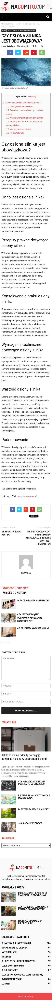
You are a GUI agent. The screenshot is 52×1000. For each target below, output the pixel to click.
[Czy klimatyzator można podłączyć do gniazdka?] (8, 786)
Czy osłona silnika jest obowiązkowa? (21, 102)
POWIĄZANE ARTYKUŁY (15, 588)
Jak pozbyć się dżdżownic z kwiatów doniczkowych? (33, 908)
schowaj (32, 97)
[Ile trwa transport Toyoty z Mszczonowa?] (8, 799)
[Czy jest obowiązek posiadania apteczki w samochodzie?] (8, 618)
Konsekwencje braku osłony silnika (24, 117)
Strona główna (7, 24)
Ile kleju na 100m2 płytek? (11, 533)
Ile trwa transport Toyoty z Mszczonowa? (34, 796)
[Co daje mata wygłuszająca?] (8, 632)
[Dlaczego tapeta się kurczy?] (8, 813)
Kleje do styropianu (12, 965)
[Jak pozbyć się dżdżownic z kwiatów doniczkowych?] (8, 911)
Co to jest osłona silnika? (19, 106)
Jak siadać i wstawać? (30, 823)
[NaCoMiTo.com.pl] (26, 6)
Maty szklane (8, 952)
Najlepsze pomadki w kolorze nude (30, 922)
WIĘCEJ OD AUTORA (14, 593)
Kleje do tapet (9, 970)
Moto (4, 31)
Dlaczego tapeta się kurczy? (34, 809)
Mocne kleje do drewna (14, 947)
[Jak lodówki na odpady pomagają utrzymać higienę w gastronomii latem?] (26, 739)
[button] (48, 17)
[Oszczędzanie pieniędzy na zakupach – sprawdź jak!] (8, 897)
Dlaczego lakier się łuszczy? (33, 600)
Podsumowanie (15, 133)
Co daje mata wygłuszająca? (33, 628)
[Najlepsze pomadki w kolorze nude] (8, 925)
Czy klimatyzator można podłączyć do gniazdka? (31, 782)
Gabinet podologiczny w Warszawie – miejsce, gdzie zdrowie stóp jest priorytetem (38, 537)
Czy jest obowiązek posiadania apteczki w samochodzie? (29, 618)
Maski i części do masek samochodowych (21, 31)
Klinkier (5, 983)
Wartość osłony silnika (18, 129)
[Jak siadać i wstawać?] (8, 827)
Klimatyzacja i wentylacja (16, 943)
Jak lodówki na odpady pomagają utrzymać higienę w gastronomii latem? (24, 756)
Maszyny (6, 956)
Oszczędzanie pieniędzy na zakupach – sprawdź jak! (32, 894)
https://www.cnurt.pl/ (27, 496)
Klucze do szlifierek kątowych (18, 961)
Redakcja (11, 46)
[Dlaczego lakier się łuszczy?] (8, 604)
